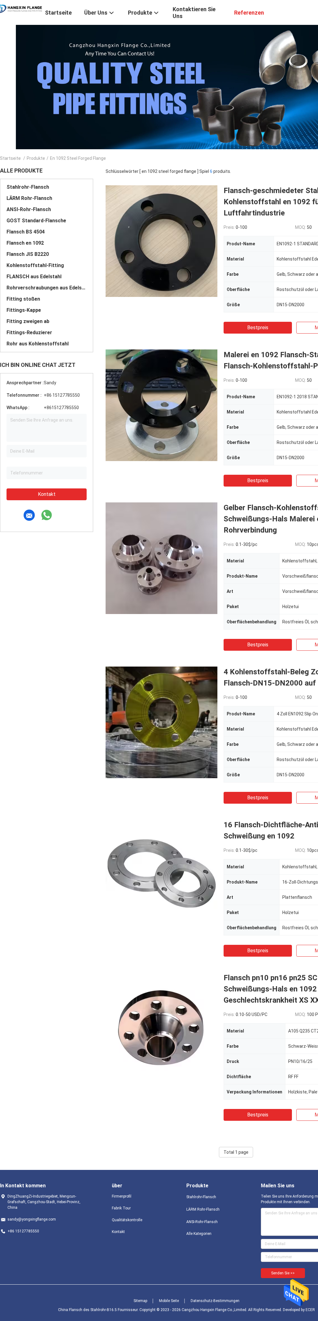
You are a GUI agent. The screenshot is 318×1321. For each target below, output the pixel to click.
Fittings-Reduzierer (29, 332)
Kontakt (47, 494)
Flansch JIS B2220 (28, 254)
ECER (310, 1310)
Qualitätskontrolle (127, 1220)
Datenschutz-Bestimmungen (215, 1301)
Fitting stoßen (23, 299)
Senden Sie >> (283, 1273)
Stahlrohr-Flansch (28, 187)
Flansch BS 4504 (26, 232)
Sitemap (140, 1301)
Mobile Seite (169, 1301)
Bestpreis (257, 327)
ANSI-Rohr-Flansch (29, 209)
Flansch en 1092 (25, 243)
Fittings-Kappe (24, 310)
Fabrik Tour (121, 1208)
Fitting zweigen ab (28, 321)
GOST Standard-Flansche (36, 221)
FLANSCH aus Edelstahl (34, 276)
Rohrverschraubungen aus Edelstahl (47, 288)
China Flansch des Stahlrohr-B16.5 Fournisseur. (98, 1310)
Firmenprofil (121, 1196)
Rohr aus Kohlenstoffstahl (38, 344)
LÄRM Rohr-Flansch (29, 198)
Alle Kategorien (198, 1233)
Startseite (10, 158)
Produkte (36, 158)
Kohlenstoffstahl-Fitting (35, 265)
